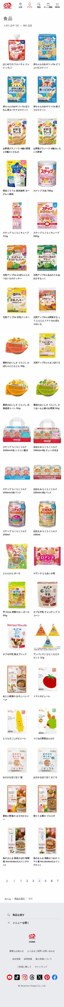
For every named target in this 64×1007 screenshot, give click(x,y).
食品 (31, 898)
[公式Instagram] (25, 977)
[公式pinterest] (47, 977)
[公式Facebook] (55, 977)
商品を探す (20, 898)
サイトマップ (41, 966)
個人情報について (43, 959)
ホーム (8, 898)
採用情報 (28, 959)
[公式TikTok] (17, 977)
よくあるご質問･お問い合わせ (41, 951)
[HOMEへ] (7, 5)
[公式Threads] (32, 977)
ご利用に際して (24, 966)
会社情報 (16, 959)
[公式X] (40, 977)
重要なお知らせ (16, 951)
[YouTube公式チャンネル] (9, 977)
